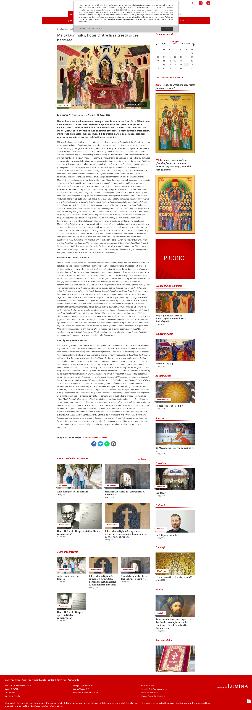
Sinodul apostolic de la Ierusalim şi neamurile (125, 493)
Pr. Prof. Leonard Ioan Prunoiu (82, 115)
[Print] (114, 443)
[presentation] (155, 43)
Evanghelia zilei (164, 333)
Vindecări (161, 493)
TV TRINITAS (10, 692)
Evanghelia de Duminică (169, 285)
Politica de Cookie (86, 28)
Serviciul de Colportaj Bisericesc (154, 689)
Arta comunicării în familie (72, 491)
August (175, 42)
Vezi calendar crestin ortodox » (170, 77)
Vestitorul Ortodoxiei (14, 696)
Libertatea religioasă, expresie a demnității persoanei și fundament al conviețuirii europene (126, 534)
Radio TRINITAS (11, 689)
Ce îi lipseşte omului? (168, 535)
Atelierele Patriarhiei (149, 692)
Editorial (160, 505)
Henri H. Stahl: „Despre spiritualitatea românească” (78, 533)
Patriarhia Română (81, 689)
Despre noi (61, 679)
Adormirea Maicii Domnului (95, 437)
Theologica (161, 547)
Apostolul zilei (163, 375)
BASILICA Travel (147, 685)
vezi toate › (142, 459)
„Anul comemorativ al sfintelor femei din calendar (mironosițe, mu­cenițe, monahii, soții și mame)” (173, 165)
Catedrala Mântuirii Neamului (85, 692)
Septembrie (187, 43)
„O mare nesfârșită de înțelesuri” (174, 577)
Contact (51, 679)
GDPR (99, 28)
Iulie (163, 43)
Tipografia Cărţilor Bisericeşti (153, 696)
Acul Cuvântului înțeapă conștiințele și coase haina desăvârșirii (171, 318)
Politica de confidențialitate (34, 679)
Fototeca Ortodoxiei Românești (18, 685)
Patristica (161, 463)
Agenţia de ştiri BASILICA (83, 685)
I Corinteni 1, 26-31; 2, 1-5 (169, 406)
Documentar (63, 105)
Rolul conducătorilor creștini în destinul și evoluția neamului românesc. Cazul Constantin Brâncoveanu (173, 624)
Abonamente (73, 679)
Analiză (159, 589)
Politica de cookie (12, 679)
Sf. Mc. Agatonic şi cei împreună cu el (175, 450)
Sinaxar (160, 418)
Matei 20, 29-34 (164, 363)
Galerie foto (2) (136, 104)
